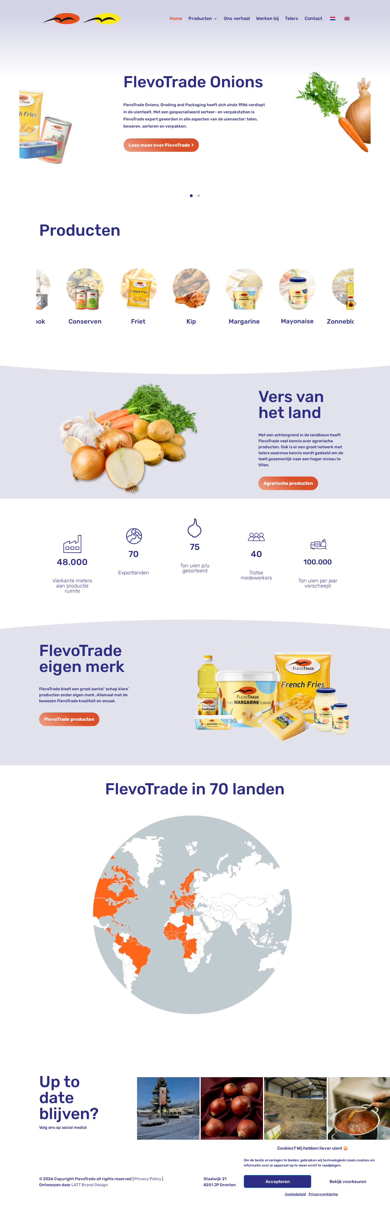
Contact (313, 18)
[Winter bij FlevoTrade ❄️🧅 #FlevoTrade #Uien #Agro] (168, 1108)
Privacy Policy (147, 1178)
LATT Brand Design (89, 1184)
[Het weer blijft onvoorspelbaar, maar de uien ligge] (295, 1108)
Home (176, 18)
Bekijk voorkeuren (347, 1181)
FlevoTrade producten (69, 719)
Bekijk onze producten (102, 177)
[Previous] (28, 119)
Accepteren (278, 1181)
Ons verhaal (237, 18)
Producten (200, 18)
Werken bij (267, 18)
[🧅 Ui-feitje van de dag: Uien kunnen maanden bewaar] (232, 1108)
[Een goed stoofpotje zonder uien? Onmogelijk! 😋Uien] (359, 1108)
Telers (291, 18)
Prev (37, 299)
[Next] (361, 119)
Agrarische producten (288, 483)
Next (352, 299)
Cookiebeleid (295, 1194)
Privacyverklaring (323, 1194)
